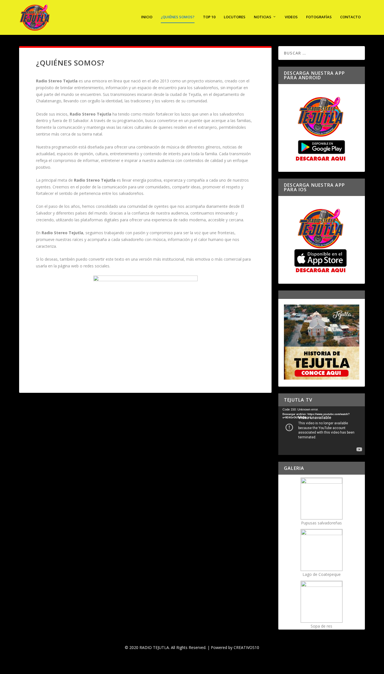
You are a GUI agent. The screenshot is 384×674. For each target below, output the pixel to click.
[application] (321, 430)
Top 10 (209, 17)
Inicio (146, 17)
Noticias (262, 17)
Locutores (234, 17)
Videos (291, 17)
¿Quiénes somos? (178, 17)
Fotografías (319, 17)
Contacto (350, 17)
